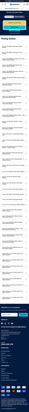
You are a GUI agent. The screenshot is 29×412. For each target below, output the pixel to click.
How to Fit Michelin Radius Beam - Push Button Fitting (12, 109)
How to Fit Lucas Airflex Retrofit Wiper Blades (11, 279)
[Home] (14, 4)
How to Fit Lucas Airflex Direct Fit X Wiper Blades (12, 285)
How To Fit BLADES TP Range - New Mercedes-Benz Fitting (12, 229)
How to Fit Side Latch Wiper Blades (12, 189)
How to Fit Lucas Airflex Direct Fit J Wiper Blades (12, 273)
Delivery (3, 369)
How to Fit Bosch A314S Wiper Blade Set (13, 135)
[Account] (24, 4)
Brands (3, 353)
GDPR (2, 371)
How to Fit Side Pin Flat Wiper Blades (13, 194)
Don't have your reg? (15, 33)
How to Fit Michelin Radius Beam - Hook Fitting (12, 91)
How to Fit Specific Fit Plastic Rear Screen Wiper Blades (12, 235)
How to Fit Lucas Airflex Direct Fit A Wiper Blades (12, 254)
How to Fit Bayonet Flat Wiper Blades (13, 171)
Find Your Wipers (6, 355)
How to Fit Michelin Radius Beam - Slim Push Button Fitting (13, 116)
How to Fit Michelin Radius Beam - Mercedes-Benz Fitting (12, 97)
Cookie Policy (5, 375)
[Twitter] (9, 323)
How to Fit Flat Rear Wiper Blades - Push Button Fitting (12, 223)
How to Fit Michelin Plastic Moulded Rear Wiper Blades (12, 128)
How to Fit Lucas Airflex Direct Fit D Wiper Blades (12, 260)
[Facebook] (2, 323)
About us (3, 357)
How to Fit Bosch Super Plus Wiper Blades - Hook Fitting (12, 147)
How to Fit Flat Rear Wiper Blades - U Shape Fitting (13, 160)
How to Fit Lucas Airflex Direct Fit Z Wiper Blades (12, 298)
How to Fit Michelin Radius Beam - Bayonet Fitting (12, 84)
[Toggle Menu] (2, 4)
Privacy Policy (5, 378)
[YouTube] (12, 323)
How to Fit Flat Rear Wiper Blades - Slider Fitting (12, 210)
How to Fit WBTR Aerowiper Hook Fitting (12, 53)
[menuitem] (2, 323)
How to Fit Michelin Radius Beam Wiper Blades (13, 78)
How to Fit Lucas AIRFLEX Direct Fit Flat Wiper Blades (12, 248)
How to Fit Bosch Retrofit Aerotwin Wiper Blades (12, 153)
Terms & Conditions (6, 373)
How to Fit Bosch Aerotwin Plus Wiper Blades (13, 166)
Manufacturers (5, 351)
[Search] (5, 4)
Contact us (4, 362)
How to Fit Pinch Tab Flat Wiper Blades (11, 177)
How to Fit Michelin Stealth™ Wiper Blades (12, 122)
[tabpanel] (14, 27)
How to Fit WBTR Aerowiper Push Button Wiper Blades (12, 66)
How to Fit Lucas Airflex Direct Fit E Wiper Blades (12, 267)
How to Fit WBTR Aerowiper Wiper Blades (12, 47)
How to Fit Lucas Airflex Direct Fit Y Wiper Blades (12, 292)
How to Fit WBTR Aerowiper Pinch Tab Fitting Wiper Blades (13, 59)
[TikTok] (5, 323)
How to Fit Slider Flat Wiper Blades (12, 199)
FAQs (2, 360)
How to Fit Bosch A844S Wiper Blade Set (13, 141)
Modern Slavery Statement (9, 380)
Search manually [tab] (19, 16)
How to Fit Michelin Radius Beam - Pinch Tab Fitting (12, 103)
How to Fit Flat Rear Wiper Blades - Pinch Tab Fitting (12, 217)
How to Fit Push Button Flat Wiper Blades (12, 183)
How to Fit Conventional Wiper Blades (13, 204)
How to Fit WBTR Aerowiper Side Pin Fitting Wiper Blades (12, 72)
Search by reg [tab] (9, 16)
